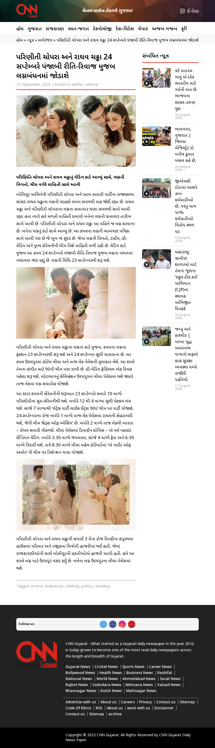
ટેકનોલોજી (102, 29)
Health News (110, 673)
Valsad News (168, 685)
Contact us (165, 702)
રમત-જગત (78, 29)
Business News (139, 673)
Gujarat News (78, 667)
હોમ (20, 29)
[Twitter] (103, 624)
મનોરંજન (77, 84)
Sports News (133, 667)
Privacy (145, 702)
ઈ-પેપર (193, 12)
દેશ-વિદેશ (125, 29)
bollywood (54, 586)
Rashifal (164, 673)
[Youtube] (131, 624)
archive (115, 714)
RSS (99, 708)
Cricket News (106, 667)
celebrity (72, 586)
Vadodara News (106, 685)
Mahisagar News (141, 691)
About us (108, 702)
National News (79, 679)
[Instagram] (122, 624)
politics (87, 586)
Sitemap (187, 702)
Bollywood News (80, 673)
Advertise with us (81, 702)
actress (37, 586)
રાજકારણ (55, 29)
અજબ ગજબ (164, 29)
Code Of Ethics (78, 708)
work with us (138, 708)
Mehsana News (139, 685)
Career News (160, 667)
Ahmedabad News (138, 679)
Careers (128, 702)
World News (107, 679)
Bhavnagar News (81, 691)
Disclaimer (164, 708)
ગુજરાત (35, 29)
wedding (102, 586)
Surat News (170, 679)
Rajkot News (77, 685)
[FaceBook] (112, 624)
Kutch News (111, 691)
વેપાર (143, 29)
